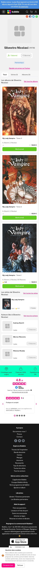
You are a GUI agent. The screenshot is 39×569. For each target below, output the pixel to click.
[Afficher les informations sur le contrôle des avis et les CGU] (31, 390)
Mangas (19, 458)
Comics (19, 455)
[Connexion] (36, 12)
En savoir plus (23, 7)
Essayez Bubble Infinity (20, 482)
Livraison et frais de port (19, 511)
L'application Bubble (19, 480)
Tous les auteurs (19, 471)
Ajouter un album (19, 488)
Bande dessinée (19, 452)
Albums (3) (26, 75)
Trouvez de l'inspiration (20, 450)
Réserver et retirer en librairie (20, 519)
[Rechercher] (27, 12)
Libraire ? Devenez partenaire (19, 497)
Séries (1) (14, 75)
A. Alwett (5, 143)
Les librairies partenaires (19, 499)
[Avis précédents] (2, 404)
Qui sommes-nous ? (19, 431)
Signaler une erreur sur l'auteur (19, 68)
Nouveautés (19, 463)
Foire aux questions (19, 508)
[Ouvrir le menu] (4, 12)
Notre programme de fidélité (19, 485)
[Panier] (31, 12)
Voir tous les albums (31, 81)
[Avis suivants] (36, 404)
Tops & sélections (19, 466)
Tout (5, 75)
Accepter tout (8, 565)
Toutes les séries (20, 468)
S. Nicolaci (13, 143)
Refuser (20, 565)
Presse (19, 434)
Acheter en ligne (19, 516)
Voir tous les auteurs (31, 316)
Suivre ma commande (19, 513)
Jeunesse (19, 460)
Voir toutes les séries (30, 293)
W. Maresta (21, 280)
